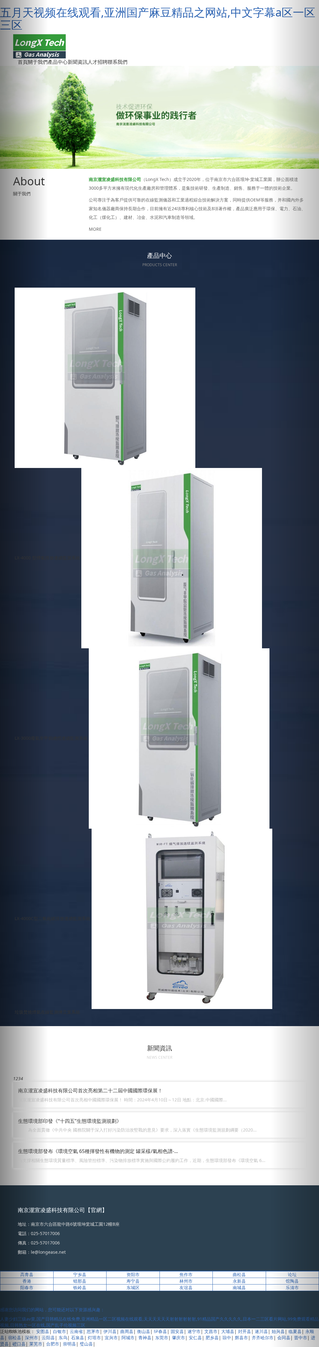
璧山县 (86, 1344)
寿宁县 (133, 1281)
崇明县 (69, 1344)
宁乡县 (79, 1274)
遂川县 (261, 1331)
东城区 (133, 1287)
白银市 (59, 1331)
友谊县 (186, 1287)
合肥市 (52, 1344)
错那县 (79, 1281)
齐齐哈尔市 (263, 1337)
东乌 (63, 1337)
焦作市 (186, 1274)
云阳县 (48, 1337)
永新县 (239, 1281)
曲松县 (239, 1274)
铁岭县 (79, 1287)
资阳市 (133, 1274)
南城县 (239, 1287)
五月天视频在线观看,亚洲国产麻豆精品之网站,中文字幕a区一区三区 (157, 18)
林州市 (186, 1281)
